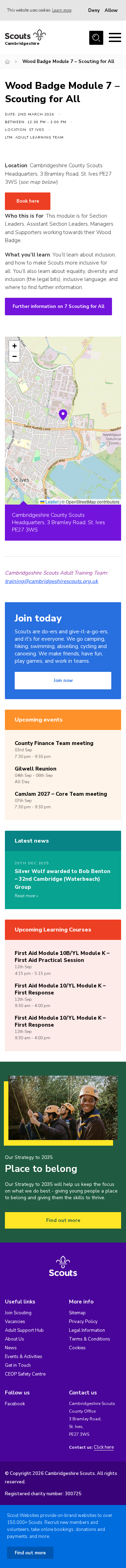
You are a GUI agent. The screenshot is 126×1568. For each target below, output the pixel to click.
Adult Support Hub (24, 1330)
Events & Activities (23, 1356)
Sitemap (77, 1313)
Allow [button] (111, 10)
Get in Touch (18, 1365)
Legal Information (87, 1330)
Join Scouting (18, 1313)
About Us (14, 1339)
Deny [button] (94, 10)
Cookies (77, 1348)
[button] (63, 415)
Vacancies (15, 1322)
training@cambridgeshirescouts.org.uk (51, 581)
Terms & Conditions (89, 1339)
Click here (104, 1447)
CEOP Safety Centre (25, 1374)
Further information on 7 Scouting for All (58, 306)
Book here (27, 201)
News (11, 1348)
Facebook (15, 1404)
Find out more (63, 1220)
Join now (63, 680)
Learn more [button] (61, 10)
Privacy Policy (83, 1322)
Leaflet (51, 502)
